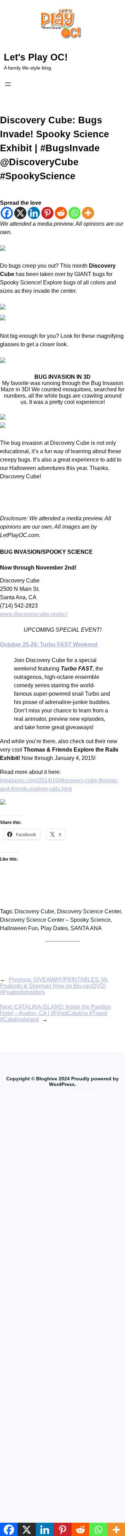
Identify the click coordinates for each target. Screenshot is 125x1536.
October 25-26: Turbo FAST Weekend (49, 644)
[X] (20, 213)
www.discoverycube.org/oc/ (33, 614)
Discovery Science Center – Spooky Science (55, 920)
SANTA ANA (86, 928)
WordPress (85, 1094)
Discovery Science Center (89, 911)
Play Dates (54, 928)
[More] (88, 213)
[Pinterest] (47, 213)
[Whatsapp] (74, 213)
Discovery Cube (34, 911)
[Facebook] (7, 213)
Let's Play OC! (36, 57)
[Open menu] (8, 84)
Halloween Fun (19, 928)
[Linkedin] (34, 213)
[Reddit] (61, 213)
